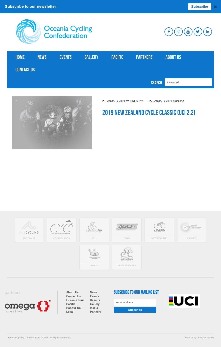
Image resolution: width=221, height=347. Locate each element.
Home (20, 57)
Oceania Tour (75, 300)
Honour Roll (74, 307)
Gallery (91, 57)
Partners (144, 57)
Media (94, 307)
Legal (70, 311)
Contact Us (25, 70)
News (42, 57)
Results (95, 300)
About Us (173, 57)
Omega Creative (205, 337)
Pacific (117, 57)
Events (66, 57)
